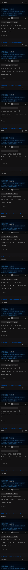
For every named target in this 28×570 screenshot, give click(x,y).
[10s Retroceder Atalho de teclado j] (5, 568)
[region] (14, 285)
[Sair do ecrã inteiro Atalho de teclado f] (25, 568)
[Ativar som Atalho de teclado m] (9, 568)
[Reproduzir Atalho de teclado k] (2, 568)
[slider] (15, 568)
